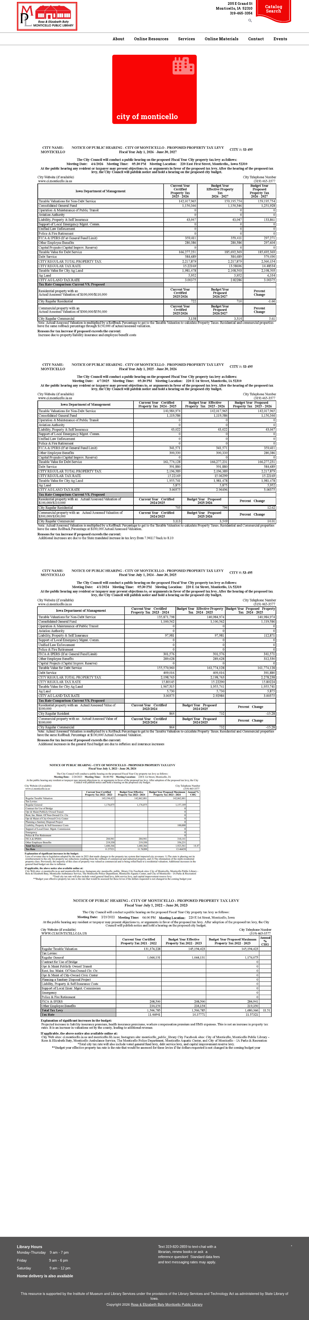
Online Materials (222, 38)
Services (186, 38)
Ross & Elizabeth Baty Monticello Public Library (167, 1304)
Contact (256, 38)
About (118, 38)
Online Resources (151, 38)
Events (280, 38)
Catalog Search (273, 9)
